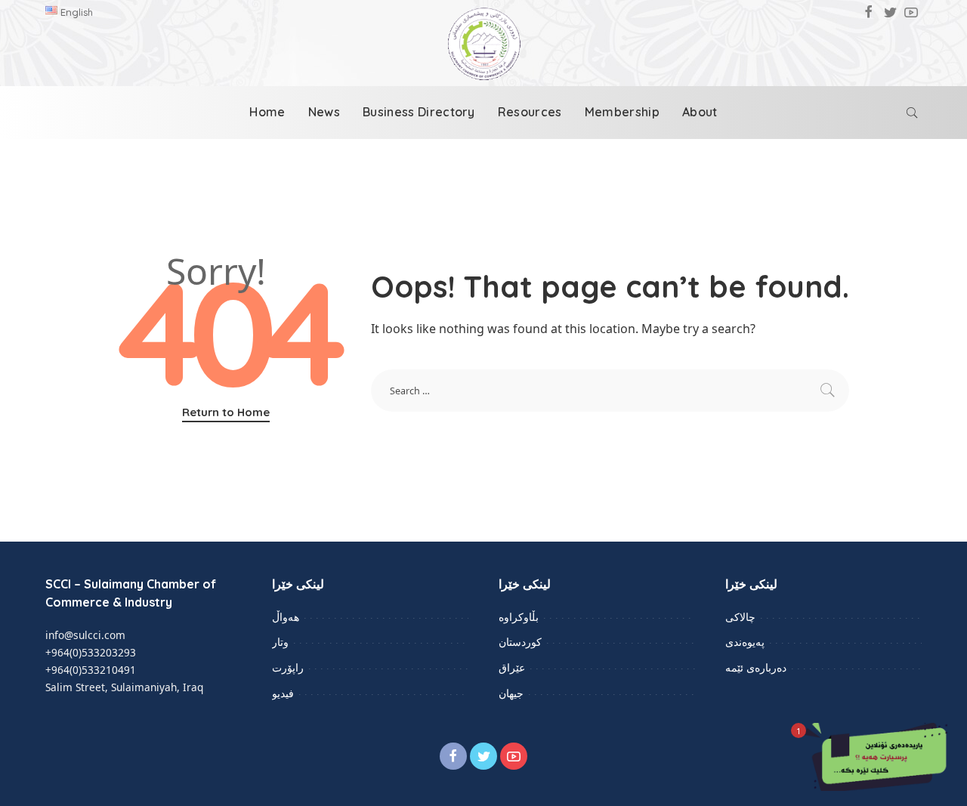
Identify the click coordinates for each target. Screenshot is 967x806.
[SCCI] (483, 43)
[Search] (912, 112)
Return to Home (226, 412)
